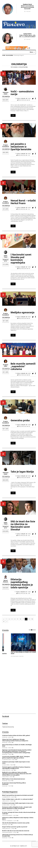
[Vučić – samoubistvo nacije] (19, 77)
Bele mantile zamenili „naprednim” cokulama (23, 366)
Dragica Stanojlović (5, 145)
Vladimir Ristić (27, 4)
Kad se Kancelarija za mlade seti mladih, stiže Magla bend (19, 652)
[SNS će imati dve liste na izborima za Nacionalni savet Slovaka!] (19, 507)
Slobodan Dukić (5, 93)
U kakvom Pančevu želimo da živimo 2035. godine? (16, 735)
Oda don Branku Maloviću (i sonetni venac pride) (15, 823)
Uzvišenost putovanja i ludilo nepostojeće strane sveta (16, 762)
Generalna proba (20, 420)
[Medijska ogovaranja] (19, 298)
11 (3, 621)
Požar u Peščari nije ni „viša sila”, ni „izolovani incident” (27, 35)
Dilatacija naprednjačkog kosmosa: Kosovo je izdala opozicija (22, 583)
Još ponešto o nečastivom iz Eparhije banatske (21, 146)
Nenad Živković (5, 581)
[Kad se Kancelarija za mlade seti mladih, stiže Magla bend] (15, 642)
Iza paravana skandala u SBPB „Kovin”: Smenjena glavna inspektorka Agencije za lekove (16, 757)
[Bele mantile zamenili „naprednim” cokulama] (19, 350)
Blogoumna (9, 55)
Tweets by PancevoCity (8, 727)
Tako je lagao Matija (22, 471)
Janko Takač (5, 256)
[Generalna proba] (19, 406)
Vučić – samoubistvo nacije (22, 93)
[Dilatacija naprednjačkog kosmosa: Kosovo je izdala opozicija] (19, 565)
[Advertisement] (19, 684)
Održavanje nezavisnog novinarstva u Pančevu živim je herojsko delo (17, 835)
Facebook (5, 716)
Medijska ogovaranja (22, 312)
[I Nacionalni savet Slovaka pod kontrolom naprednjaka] (19, 240)
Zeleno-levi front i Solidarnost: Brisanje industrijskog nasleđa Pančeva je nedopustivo (15, 740)
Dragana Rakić (5, 365)
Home (3, 55)
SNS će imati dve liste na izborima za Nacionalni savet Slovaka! (23, 525)
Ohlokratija (6, 96)
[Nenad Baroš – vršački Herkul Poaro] (19, 186)
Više (13, 115)
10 (32, 619)
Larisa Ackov (27, 34)
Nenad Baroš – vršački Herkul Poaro (23, 202)
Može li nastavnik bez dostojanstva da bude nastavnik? (27, 7)
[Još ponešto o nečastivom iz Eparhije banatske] (19, 130)
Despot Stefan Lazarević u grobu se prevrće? (14, 827)
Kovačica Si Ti (5, 260)
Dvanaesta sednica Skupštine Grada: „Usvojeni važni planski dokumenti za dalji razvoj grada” (17, 807)
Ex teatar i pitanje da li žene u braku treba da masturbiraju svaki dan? (18, 813)
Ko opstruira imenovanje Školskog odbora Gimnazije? (14, 783)
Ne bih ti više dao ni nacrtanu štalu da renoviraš (15, 830)
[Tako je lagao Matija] (19, 457)
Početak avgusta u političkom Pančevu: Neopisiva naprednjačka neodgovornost (16, 767)
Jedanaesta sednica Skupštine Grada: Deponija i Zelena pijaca (17, 818)
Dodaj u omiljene (21, 98)
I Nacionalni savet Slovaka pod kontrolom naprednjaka (21, 258)
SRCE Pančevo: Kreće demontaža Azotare (13, 779)
